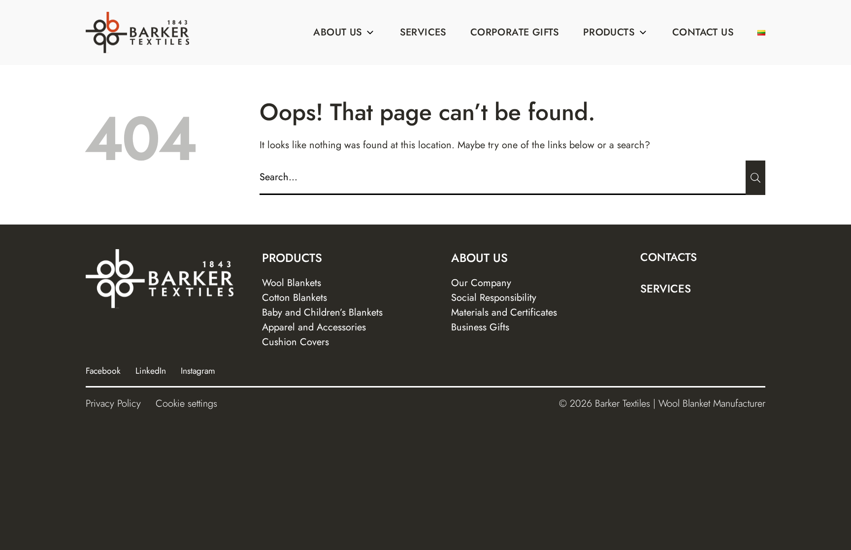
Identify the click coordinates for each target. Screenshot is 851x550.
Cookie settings (186, 403)
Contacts (668, 257)
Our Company (481, 283)
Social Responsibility (493, 298)
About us (337, 32)
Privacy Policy (113, 403)
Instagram (198, 370)
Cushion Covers (295, 342)
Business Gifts (480, 327)
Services (423, 32)
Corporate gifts (514, 32)
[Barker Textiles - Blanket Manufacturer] (137, 32)
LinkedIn (150, 370)
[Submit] (755, 178)
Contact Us (703, 32)
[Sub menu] (370, 32)
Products (609, 32)
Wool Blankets (291, 283)
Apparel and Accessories (314, 327)
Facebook (103, 370)
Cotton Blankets (294, 298)
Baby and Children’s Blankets (322, 312)
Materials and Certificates (504, 312)
